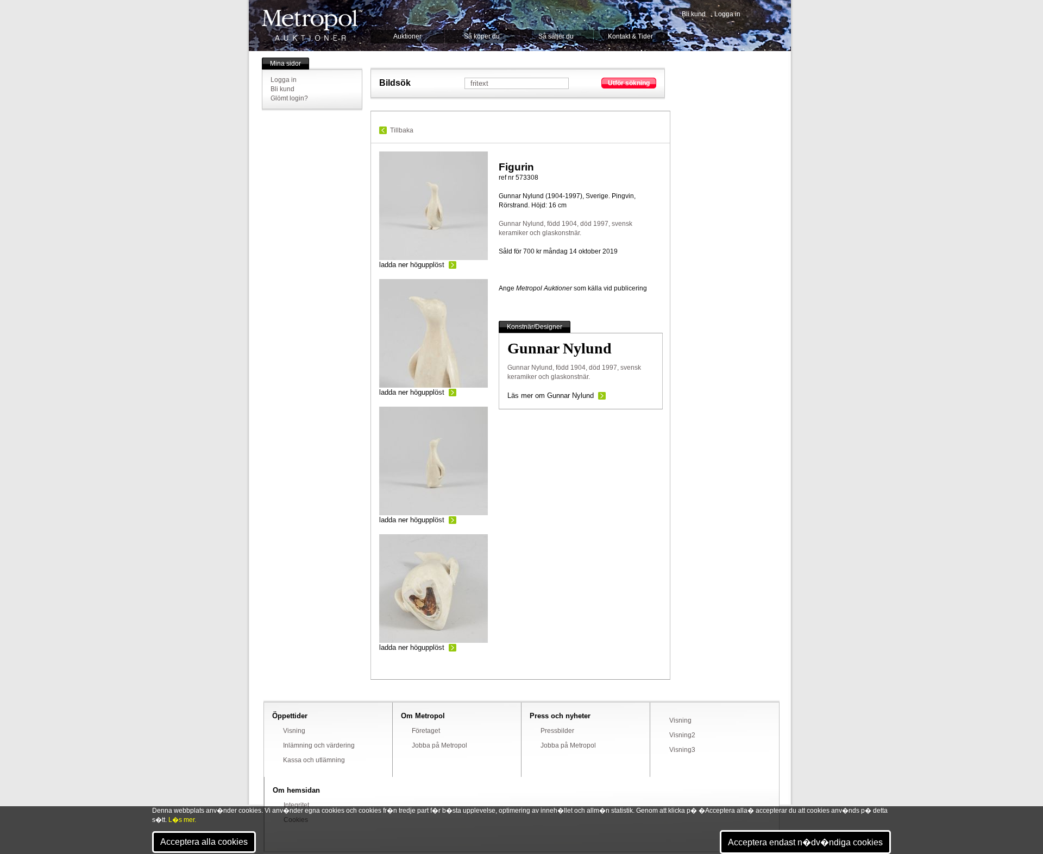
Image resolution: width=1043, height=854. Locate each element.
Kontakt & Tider (630, 36)
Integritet (296, 805)
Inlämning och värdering (319, 745)
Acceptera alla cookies (204, 841)
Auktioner (407, 36)
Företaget (426, 731)
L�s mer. (182, 820)
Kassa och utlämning (314, 760)
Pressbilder (557, 731)
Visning (294, 731)
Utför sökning (629, 83)
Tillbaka (401, 130)
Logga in (727, 14)
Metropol (312, 25)
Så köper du (482, 36)
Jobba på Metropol (439, 745)
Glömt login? (289, 98)
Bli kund (694, 14)
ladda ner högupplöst (411, 265)
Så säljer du (556, 36)
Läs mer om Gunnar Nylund (550, 395)
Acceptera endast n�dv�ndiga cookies (805, 842)
